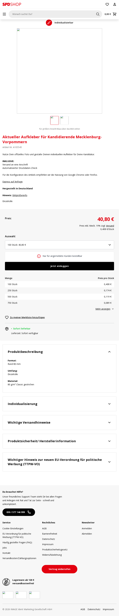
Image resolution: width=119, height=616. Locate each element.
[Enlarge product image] (54, 120)
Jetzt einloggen (59, 266)
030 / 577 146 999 (16, 512)
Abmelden (87, 533)
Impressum (47, 544)
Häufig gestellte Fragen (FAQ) (17, 542)
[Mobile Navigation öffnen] (4, 14)
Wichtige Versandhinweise (29, 422)
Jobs (4, 547)
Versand (110, 225)
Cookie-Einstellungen (12, 528)
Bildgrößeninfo (19, 195)
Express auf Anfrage (12, 181)
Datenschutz (48, 538)
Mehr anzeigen (102, 308)
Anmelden (87, 528)
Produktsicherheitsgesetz (54, 549)
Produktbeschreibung (25, 352)
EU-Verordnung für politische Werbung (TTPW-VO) (16, 535)
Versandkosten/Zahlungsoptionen (19, 558)
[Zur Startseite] (11, 4)
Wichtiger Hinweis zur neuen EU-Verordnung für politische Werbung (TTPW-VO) (55, 462)
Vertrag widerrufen (59, 569)
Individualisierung (22, 404)
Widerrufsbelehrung (52, 554)
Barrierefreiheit (49, 533)
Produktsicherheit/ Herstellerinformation (42, 441)
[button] (11, 4)
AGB (44, 528)
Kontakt (6, 552)
